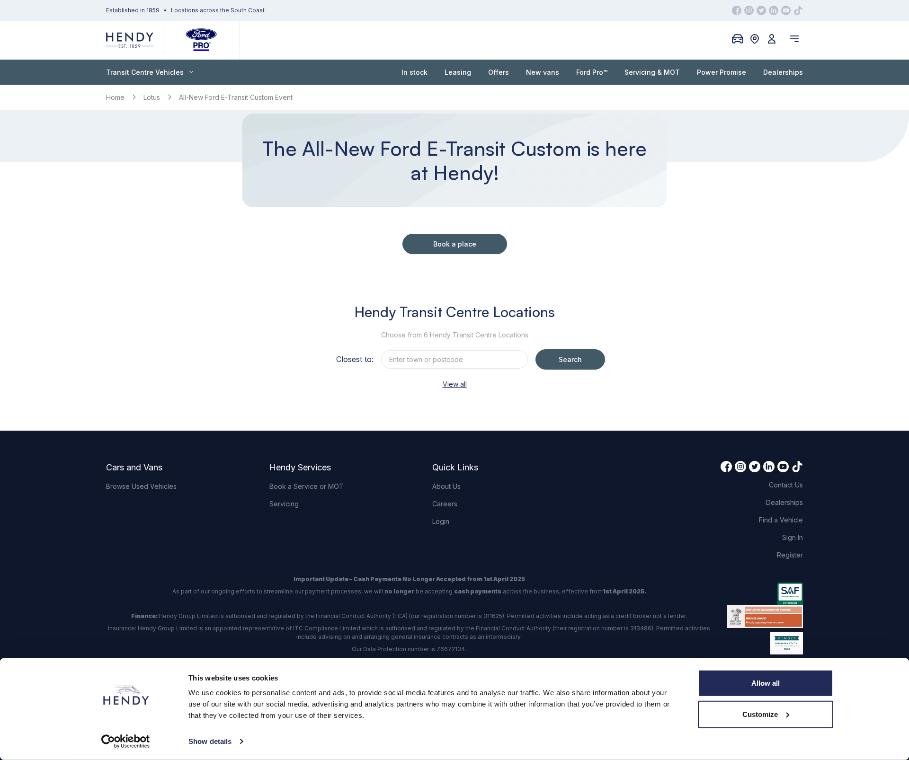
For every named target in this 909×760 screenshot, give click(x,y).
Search (570, 359)
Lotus (151, 97)
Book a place (454, 244)
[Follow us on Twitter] (761, 10)
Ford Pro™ (591, 72)
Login (440, 521)
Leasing (458, 72)
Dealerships (783, 72)
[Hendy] (129, 40)
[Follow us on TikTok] (798, 10)
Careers (444, 504)
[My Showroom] (737, 38)
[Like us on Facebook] (736, 10)
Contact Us (786, 485)
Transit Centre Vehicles (145, 72)
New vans (542, 72)
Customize (760, 714)
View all (455, 384)
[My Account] (771, 38)
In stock (414, 72)
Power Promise (721, 72)
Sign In (792, 537)
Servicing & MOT (652, 72)
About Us (446, 486)
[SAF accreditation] (765, 594)
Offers (498, 72)
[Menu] (794, 38)
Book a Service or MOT (306, 486)
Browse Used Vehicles (141, 486)
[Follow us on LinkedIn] (773, 10)
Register (790, 555)
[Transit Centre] (201, 40)
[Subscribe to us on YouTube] (786, 10)
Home (115, 97)
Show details (210, 741)
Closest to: (355, 359)
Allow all (765, 683)
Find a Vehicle (781, 520)
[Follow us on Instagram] (749, 10)
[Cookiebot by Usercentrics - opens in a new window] (125, 741)
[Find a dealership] (754, 38)
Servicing (284, 504)
